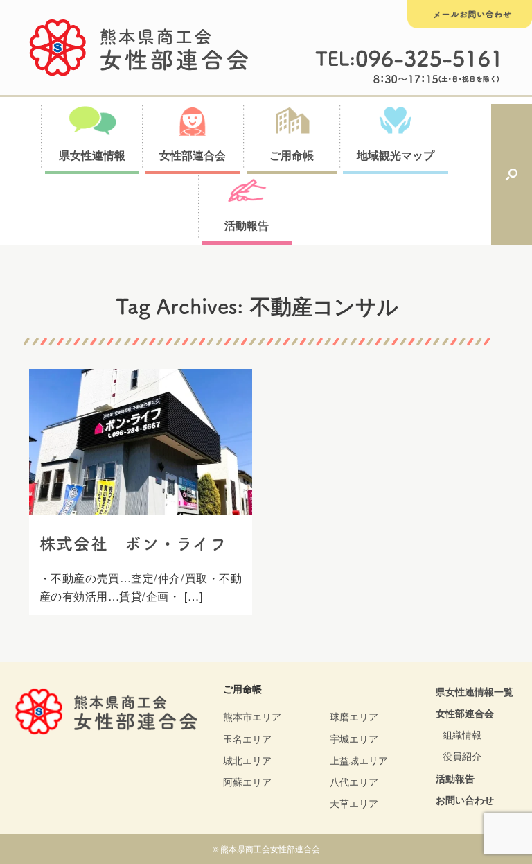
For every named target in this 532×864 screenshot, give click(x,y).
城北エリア (247, 760)
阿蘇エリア (247, 781)
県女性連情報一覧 (474, 691)
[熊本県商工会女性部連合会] (139, 47)
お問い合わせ (465, 799)
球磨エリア (354, 716)
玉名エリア (247, 738)
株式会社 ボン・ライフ (133, 543)
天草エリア (354, 803)
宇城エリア (354, 738)
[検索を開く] (511, 174)
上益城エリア (359, 760)
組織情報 (462, 734)
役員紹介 (462, 756)
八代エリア (354, 781)
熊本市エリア (252, 716)
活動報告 (455, 778)
